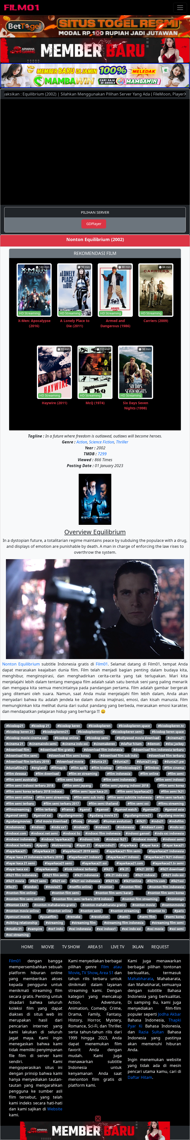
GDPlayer (93, 223)
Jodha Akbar (169, 1014)
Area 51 (106, 972)
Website (54, 1109)
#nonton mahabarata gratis (54, 905)
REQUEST (160, 947)
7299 (102, 453)
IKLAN (137, 947)
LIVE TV (117, 947)
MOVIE (47, 947)
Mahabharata (140, 978)
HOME (27, 947)
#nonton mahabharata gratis (103, 905)
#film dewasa (16, 774)
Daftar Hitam (140, 1077)
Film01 (102, 664)
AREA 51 (95, 947)
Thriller (122, 442)
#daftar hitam (131, 744)
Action (81, 442)
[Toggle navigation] (180, 8)
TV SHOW (71, 947)
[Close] (98, 33)
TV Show (89, 972)
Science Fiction (101, 442)
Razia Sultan (151, 1032)
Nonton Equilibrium (21, 664)
